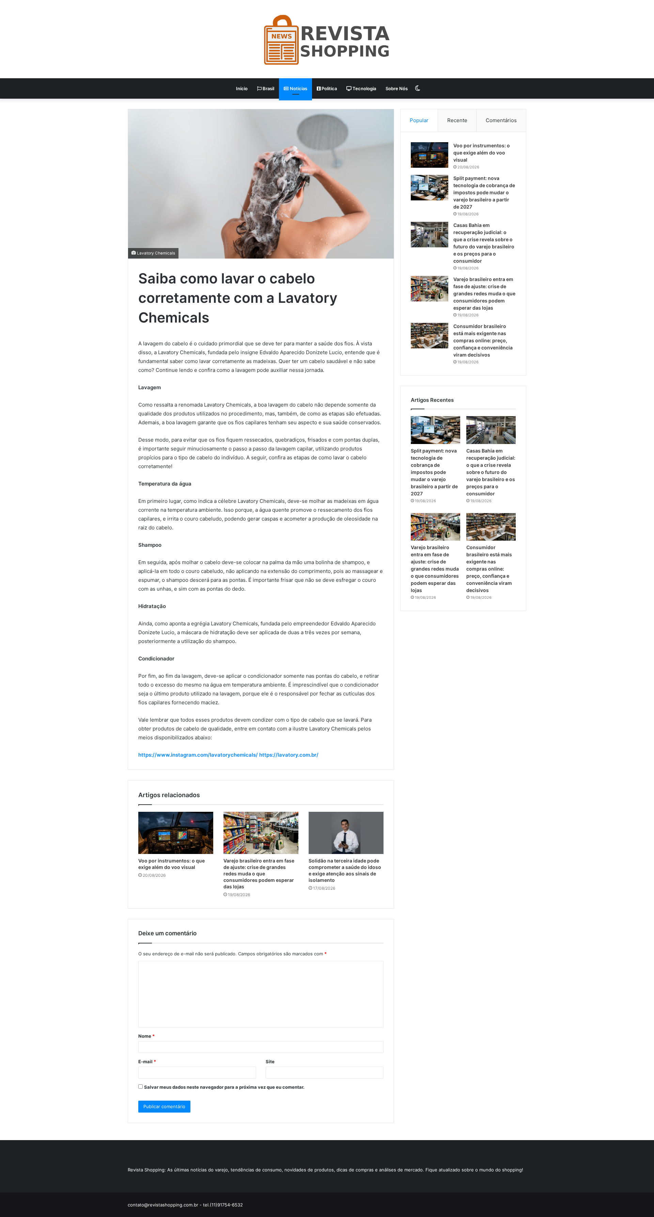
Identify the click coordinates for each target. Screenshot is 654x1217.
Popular (419, 120)
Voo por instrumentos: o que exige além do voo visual (481, 153)
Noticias (298, 88)
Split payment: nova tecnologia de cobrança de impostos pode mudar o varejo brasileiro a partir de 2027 (484, 192)
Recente (457, 120)
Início (242, 88)
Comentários (501, 120)
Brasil (268, 88)
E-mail (147, 1061)
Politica (329, 88)
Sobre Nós (397, 88)
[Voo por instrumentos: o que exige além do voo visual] (175, 833)
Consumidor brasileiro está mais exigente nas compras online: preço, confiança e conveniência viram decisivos (483, 340)
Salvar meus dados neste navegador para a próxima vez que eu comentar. (224, 1087)
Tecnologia (364, 88)
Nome (146, 1036)
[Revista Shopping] (327, 39)
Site (270, 1061)
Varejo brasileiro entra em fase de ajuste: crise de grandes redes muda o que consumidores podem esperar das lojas (258, 873)
